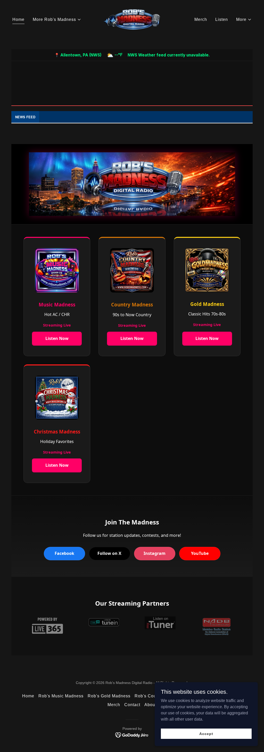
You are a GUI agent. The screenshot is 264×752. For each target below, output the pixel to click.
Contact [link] (132, 705)
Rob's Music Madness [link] (61, 696)
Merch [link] (200, 19)
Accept (206, 733)
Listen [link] (221, 19)
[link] (132, 19)
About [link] (150, 705)
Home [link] (18, 19)
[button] (57, 19)
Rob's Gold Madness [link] (109, 696)
